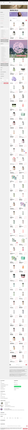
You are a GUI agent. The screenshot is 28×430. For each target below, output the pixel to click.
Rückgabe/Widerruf (3, 386)
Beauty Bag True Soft (12, 181)
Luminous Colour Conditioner (12, 325)
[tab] (4, 21)
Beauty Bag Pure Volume (21, 208)
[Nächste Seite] (26, 20)
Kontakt (15, 389)
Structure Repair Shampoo (12, 199)
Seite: (17, 364)
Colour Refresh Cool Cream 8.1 (12, 38)
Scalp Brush (11, 83)
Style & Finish (2, 16)
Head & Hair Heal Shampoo (12, 29)
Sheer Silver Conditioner (20, 316)
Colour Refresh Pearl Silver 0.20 (21, 127)
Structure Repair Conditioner (21, 190)
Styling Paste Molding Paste (21, 118)
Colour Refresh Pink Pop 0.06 (12, 235)
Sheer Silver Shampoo (11, 190)
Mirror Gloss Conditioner (20, 199)
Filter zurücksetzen (4, 41)
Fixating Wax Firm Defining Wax (21, 262)
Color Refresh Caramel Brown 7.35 (12, 172)
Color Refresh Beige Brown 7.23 (21, 172)
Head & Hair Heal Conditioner (12, 136)
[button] (1, 1)
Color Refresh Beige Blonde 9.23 (21, 29)
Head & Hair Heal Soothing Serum (21, 271)
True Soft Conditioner (20, 217)
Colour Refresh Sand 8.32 (21, 74)
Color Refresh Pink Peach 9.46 (12, 253)
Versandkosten (2, 383)
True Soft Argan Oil (21, 38)
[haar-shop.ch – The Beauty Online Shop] (5, 2)
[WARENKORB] (26, 2)
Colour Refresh (2, 18)
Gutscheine (2, 387)
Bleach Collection (3, 14)
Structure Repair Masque (12, 109)
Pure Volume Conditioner (11, 334)
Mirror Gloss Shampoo (11, 154)
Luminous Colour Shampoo (21, 226)
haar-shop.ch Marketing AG (4, 398)
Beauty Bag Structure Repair (21, 244)
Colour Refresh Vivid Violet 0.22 (21, 145)
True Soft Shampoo (12, 65)
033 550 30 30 (16, 384)
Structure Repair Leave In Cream (12, 74)
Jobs (1, 395)
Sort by (11, 18)
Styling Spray (20, 65)
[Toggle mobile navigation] (1, 2)
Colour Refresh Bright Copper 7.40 (12, 343)
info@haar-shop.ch (16, 388)
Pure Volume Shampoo (11, 145)
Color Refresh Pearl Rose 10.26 (12, 118)
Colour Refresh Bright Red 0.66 (21, 343)
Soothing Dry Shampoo (11, 271)
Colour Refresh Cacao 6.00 (21, 92)
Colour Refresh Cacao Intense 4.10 (12, 101)
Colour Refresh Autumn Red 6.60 (12, 127)
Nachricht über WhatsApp (18, 386)
